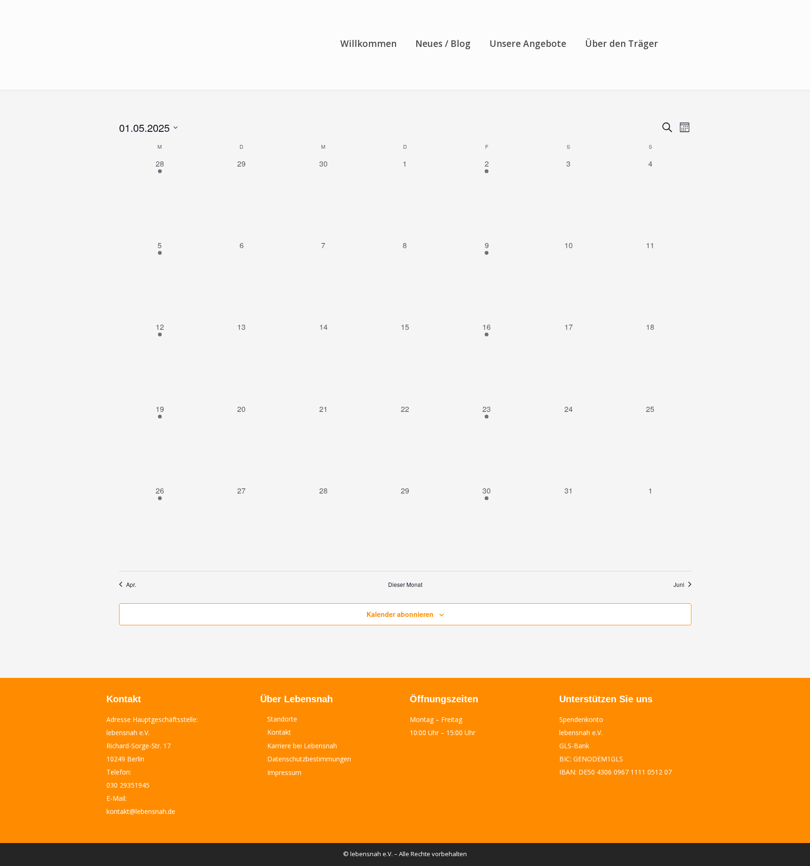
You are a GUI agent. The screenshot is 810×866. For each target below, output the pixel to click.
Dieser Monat (405, 584)
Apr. (131, 584)
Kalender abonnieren (400, 614)
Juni (679, 584)
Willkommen (368, 44)
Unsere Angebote (527, 44)
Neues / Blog (443, 44)
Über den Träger (621, 44)
